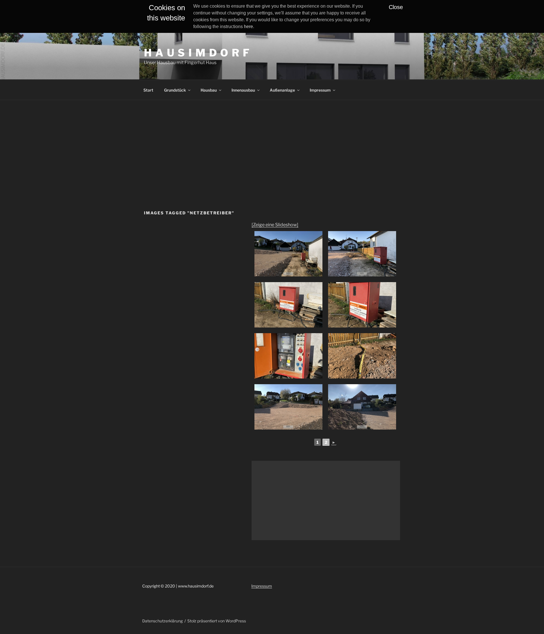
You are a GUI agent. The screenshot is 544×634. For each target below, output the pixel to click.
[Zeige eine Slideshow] (275, 224)
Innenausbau (243, 90)
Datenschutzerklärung (162, 620)
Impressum (320, 90)
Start (148, 90)
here (248, 26)
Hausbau (209, 90)
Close (396, 7)
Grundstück (175, 90)
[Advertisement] (272, 142)
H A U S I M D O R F (197, 53)
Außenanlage (282, 90)
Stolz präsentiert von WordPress (216, 620)
